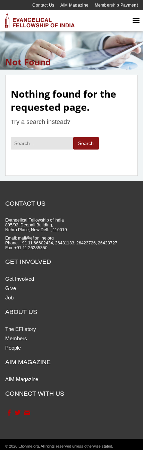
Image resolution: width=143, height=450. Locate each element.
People (13, 348)
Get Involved (19, 279)
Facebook (8, 412)
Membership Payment (116, 5)
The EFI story (20, 329)
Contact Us (43, 5)
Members (16, 338)
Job (9, 297)
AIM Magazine (74, 5)
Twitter (17, 412)
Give (10, 288)
